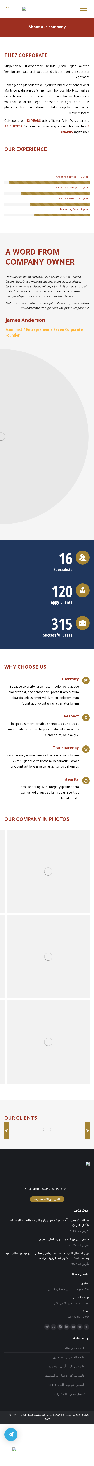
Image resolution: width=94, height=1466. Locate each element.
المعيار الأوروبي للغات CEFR (66, 1385)
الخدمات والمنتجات (73, 1348)
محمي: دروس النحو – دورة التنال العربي (64, 1239)
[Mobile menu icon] (83, 9)
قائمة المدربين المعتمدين (69, 1357)
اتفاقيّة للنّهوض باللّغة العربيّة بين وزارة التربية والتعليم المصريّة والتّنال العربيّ (50, 1222)
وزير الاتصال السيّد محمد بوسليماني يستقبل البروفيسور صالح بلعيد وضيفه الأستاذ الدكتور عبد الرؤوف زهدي (47, 1255)
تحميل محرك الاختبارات (69, 1394)
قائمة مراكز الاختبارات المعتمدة (64, 1375)
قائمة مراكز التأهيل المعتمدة (67, 1366)
